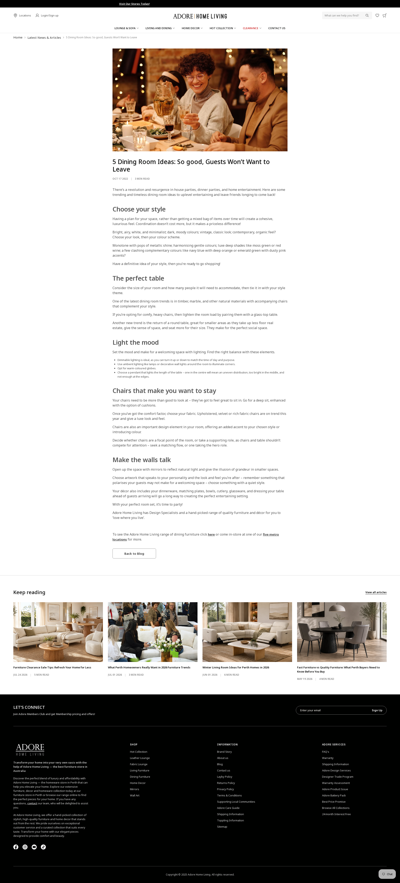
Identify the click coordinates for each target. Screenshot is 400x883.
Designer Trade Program (337, 777)
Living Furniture (139, 770)
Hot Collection (138, 752)
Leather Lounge (140, 758)
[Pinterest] (34, 846)
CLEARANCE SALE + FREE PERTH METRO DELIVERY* (200, 4)
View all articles (376, 592)
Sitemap (222, 826)
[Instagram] (25, 846)
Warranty (328, 758)
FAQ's (325, 752)
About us (222, 758)
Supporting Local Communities (236, 801)
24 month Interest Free (336, 814)
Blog (220, 764)
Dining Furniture (140, 777)
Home (17, 37)
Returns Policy (226, 783)
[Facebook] (15, 846)
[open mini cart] (384, 15)
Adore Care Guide (228, 808)
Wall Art (134, 795)
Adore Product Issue (335, 789)
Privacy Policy (225, 789)
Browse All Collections (336, 808)
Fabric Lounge (139, 764)
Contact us (223, 770)
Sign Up (377, 710)
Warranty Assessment (336, 783)
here (211, 534)
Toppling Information (230, 820)
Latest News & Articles (44, 37)
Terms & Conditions (229, 795)
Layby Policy (224, 777)
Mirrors (134, 789)
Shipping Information (230, 814)
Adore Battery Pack (334, 795)
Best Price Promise (334, 801)
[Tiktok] (43, 846)
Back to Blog (134, 553)
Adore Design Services (336, 770)
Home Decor (138, 783)
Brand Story (224, 752)
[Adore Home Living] (200, 15)
